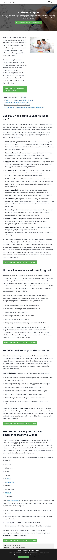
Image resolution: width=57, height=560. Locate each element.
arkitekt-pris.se (13, 501)
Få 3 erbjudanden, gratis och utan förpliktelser (28, 22)
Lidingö (7, 479)
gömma (23, 97)
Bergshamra (9, 482)
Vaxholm (8, 493)
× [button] (55, 550)
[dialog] (28, 554)
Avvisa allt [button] (34, 557)
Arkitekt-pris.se (10, 2)
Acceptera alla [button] (23, 557)
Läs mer (43, 554)
